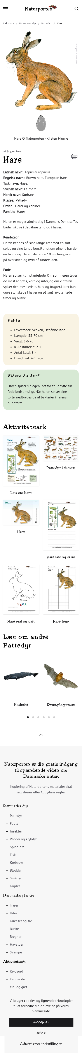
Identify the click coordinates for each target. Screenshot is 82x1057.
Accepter (41, 1022)
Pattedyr (16, 815)
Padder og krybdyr (23, 839)
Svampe (16, 952)
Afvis (41, 1033)
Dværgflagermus (61, 704)
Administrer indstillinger (41, 1044)
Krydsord (16, 971)
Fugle (14, 823)
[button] (5, 8)
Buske (14, 929)
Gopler (15, 886)
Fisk (13, 854)
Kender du (17, 979)
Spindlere (17, 847)
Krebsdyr (16, 862)
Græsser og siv (21, 921)
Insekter (16, 831)
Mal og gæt (18, 987)
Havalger (16, 944)
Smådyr (15, 878)
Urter (13, 913)
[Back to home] (41, 8)
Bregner (15, 936)
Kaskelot (21, 704)
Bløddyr (15, 870)
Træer (14, 905)
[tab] (28, 717)
